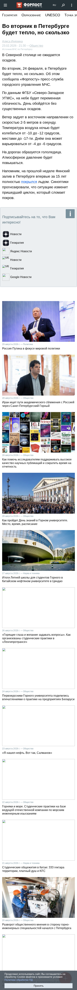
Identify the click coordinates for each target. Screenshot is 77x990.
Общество (36, 45)
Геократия (9, 15)
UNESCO (52, 15)
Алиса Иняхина (12, 41)
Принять (39, 985)
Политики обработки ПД (18, 979)
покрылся (29, 182)
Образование (31, 15)
